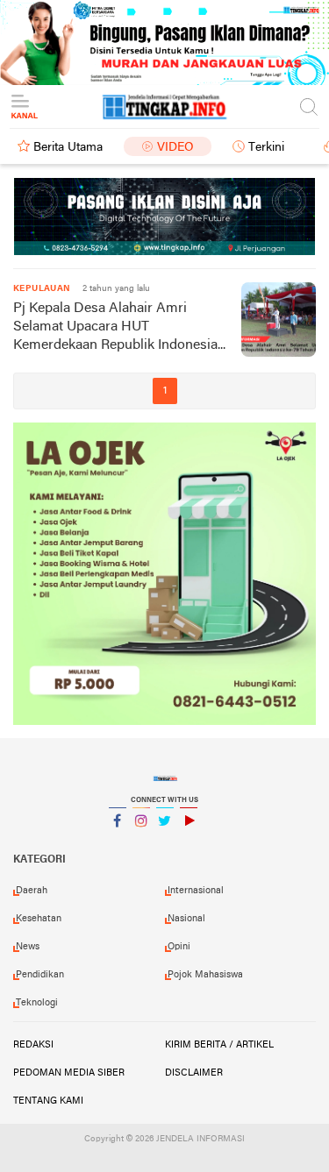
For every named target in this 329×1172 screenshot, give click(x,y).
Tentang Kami (48, 1101)
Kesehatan (38, 918)
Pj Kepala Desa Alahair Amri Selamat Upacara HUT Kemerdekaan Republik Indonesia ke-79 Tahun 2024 (115, 328)
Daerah (31, 890)
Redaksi (33, 1045)
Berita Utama (68, 147)
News (27, 946)
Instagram (141, 843)
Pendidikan (40, 975)
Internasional (196, 890)
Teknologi (37, 1003)
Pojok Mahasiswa (205, 975)
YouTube (188, 843)
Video (175, 147)
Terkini (266, 147)
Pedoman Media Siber (69, 1073)
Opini (179, 946)
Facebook (117, 843)
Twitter (165, 843)
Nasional (186, 918)
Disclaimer (194, 1073)
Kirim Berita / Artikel (219, 1045)
